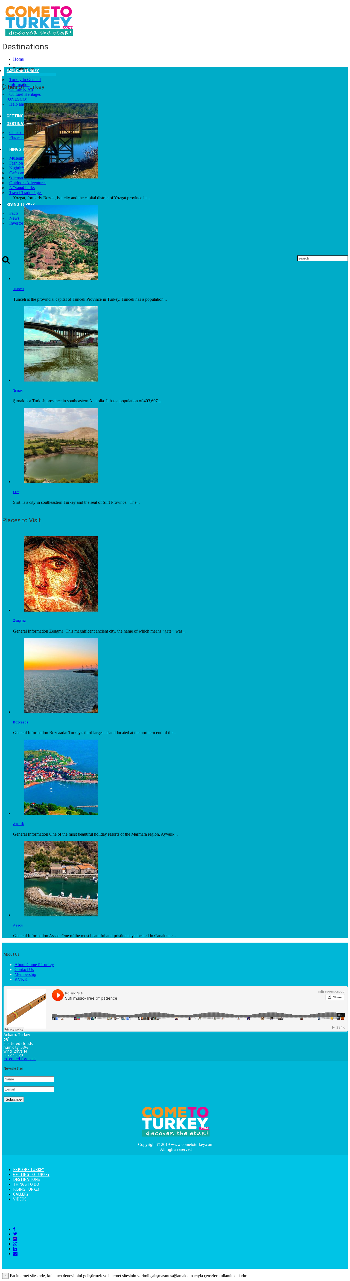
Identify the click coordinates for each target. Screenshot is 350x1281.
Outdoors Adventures (27, 182)
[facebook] (14, 1229)
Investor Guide (22, 223)
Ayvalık (18, 824)
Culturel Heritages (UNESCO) (24, 97)
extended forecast (20, 1058)
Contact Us (24, 969)
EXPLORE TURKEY (28, 1169)
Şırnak (17, 390)
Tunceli (18, 289)
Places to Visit (21, 137)
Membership (25, 974)
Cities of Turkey (23, 132)
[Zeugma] (61, 610)
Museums (17, 158)
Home (18, 59)
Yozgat (18, 187)
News (14, 218)
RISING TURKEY (21, 204)
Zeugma (19, 620)
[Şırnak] (61, 380)
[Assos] (61, 915)
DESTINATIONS (20, 123)
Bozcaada (20, 722)
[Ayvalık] (61, 813)
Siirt (16, 492)
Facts (13, 213)
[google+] (15, 1243)
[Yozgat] (61, 177)
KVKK (21, 979)
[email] (15, 1253)
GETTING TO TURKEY (31, 1174)
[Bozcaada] (61, 712)
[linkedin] (15, 1248)
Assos (18, 925)
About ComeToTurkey (34, 964)
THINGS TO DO (20, 149)
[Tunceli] (61, 278)
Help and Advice (24, 104)
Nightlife (17, 168)
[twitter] (15, 1234)
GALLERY (20, 1194)
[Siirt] (61, 481)
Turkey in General (25, 79)
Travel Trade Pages (25, 192)
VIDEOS (20, 1199)
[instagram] (15, 1239)
